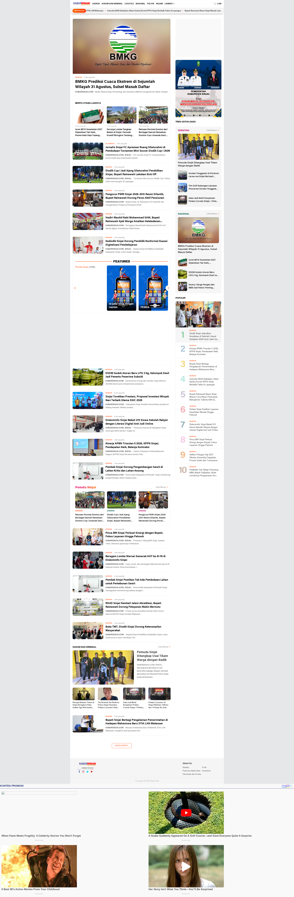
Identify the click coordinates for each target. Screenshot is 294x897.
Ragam (159, 4)
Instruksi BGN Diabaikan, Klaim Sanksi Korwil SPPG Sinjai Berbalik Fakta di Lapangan (114, 11)
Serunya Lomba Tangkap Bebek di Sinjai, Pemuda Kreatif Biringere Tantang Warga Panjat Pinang (119, 132)
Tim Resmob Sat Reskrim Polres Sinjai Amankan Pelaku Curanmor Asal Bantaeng (108, 705)
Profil (204, 767)
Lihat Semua (161, 487)
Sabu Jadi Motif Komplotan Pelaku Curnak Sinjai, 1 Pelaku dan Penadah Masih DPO (134, 705)
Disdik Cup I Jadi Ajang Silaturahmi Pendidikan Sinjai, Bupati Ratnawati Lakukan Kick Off (134, 172)
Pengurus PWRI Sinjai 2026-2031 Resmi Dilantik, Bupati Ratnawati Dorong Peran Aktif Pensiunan (135, 196)
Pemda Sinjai (82, 267)
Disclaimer (206, 771)
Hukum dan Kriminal (112, 4)
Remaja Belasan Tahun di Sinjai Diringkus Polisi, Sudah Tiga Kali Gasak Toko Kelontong (83, 705)
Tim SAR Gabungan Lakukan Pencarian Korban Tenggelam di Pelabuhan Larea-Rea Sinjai (204, 188)
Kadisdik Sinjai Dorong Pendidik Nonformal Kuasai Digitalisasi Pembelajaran (137, 243)
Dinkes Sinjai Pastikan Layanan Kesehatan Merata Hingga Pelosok (204, 412)
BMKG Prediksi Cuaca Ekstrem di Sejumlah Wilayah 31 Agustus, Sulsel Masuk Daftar (115, 84)
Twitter (87, 776)
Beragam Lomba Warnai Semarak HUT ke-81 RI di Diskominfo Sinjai (136, 558)
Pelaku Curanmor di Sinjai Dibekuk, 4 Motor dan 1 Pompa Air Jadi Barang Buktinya (158, 705)
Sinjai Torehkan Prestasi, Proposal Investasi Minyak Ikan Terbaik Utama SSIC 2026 (137, 398)
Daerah (96, 4)
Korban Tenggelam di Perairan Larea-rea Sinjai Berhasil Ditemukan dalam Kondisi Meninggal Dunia (204, 175)
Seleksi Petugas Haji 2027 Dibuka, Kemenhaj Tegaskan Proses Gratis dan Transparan (203, 458)
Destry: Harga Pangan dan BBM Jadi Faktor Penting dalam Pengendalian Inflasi (202, 286)
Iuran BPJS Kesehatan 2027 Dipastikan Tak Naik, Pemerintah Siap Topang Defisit (88, 132)
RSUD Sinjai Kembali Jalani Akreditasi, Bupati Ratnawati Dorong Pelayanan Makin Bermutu (133, 605)
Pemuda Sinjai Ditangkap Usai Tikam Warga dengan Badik (197, 164)
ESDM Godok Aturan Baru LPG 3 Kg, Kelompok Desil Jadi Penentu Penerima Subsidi (137, 375)
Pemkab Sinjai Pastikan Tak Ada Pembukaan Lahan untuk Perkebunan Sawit (137, 582)
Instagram (83, 776)
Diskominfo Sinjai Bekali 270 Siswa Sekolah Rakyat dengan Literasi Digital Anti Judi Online (137, 422)
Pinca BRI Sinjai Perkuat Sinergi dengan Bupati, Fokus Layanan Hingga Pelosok (134, 535)
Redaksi (186, 767)
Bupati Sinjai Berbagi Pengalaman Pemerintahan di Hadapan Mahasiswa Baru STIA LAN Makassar (137, 722)
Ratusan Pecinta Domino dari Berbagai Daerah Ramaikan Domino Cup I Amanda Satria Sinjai (153, 132)
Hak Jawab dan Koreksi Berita (192, 774)
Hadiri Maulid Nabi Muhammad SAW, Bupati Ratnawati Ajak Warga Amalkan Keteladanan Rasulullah (133, 219)
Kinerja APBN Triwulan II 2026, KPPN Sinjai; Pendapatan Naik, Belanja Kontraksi (132, 445)
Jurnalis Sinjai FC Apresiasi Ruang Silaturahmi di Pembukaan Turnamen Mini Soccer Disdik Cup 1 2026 (138, 149)
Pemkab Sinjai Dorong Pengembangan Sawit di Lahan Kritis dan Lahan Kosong (134, 469)
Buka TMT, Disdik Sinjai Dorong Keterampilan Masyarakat (133, 629)
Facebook (79, 776)
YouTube (91, 776)
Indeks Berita (121, 746)
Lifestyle (129, 4)
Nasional (140, 4)
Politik (150, 4)
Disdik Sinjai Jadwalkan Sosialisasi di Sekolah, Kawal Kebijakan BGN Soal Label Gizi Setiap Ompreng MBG (203, 336)
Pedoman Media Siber (191, 771)
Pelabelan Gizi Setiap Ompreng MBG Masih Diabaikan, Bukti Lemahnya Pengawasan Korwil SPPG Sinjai (204, 473)
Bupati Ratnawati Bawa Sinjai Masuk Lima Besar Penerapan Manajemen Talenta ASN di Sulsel (195, 11)
